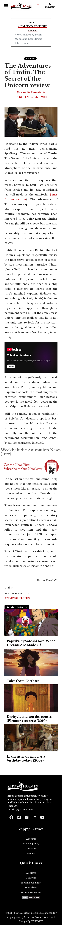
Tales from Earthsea (23, 681)
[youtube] (42, 816)
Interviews (31, 887)
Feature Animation (31, 892)
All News (31, 873)
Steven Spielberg (17, 598)
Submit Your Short (31, 882)
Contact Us (31, 848)
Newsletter (49, 7)
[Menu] (6, 5)
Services (31, 853)
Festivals (31, 877)
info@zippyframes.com (21, 809)
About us (31, 838)
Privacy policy (31, 843)
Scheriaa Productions (36, 917)
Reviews (30, 58)
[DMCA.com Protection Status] (31, 897)
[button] (38, 5)
